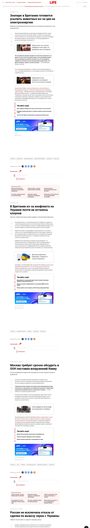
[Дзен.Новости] (22, 166)
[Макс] (25, 166)
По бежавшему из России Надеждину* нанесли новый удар (17, 502)
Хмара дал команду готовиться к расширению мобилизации (34, 195)
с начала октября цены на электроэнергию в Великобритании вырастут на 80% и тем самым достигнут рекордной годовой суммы (32, 89)
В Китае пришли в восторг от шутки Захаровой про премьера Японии (50, 502)
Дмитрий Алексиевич (20, 459)
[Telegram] (28, 166)
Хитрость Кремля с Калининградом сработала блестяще (50, 190)
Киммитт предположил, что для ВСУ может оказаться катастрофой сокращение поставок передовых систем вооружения (33, 418)
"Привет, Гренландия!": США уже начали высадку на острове (50, 496)
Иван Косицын (18, 135)
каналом (21, 64)
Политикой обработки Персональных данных (34, 6)
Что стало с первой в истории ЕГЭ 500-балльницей (18, 195)
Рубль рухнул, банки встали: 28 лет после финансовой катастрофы (51, 195)
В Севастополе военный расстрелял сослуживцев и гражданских (17, 190)
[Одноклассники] (34, 166)
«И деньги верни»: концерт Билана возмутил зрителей (34, 189)
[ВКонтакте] (31, 166)
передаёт (17, 268)
